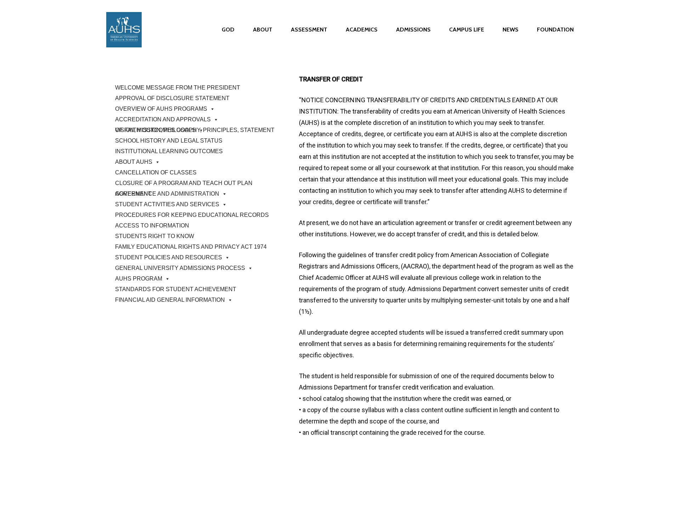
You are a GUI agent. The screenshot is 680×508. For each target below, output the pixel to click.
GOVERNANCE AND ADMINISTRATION (167, 194)
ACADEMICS (362, 30)
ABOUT (262, 30)
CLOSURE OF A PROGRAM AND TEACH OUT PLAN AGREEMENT (184, 184)
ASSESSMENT (309, 30)
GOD (228, 30)
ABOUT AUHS (133, 162)
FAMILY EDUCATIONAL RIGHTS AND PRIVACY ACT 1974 (191, 247)
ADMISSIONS (413, 30)
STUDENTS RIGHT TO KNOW (154, 236)
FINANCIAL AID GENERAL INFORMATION (170, 300)
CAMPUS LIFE (466, 30)
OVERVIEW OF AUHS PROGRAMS (161, 109)
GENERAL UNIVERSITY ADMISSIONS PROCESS (180, 268)
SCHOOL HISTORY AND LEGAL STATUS (168, 141)
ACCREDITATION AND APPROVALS (163, 119)
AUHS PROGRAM (138, 279)
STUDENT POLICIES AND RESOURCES (168, 257)
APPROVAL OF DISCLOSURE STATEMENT (172, 98)
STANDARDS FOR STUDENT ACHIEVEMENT (175, 289)
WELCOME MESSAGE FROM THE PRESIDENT (177, 88)
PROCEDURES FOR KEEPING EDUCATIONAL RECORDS (192, 215)
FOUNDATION (555, 30)
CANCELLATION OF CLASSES (156, 172)
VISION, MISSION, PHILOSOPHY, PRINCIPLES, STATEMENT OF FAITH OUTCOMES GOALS (194, 130)
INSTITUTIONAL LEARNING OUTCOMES (169, 151)
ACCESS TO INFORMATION (152, 226)
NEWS (510, 30)
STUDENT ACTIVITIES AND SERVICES (167, 204)
